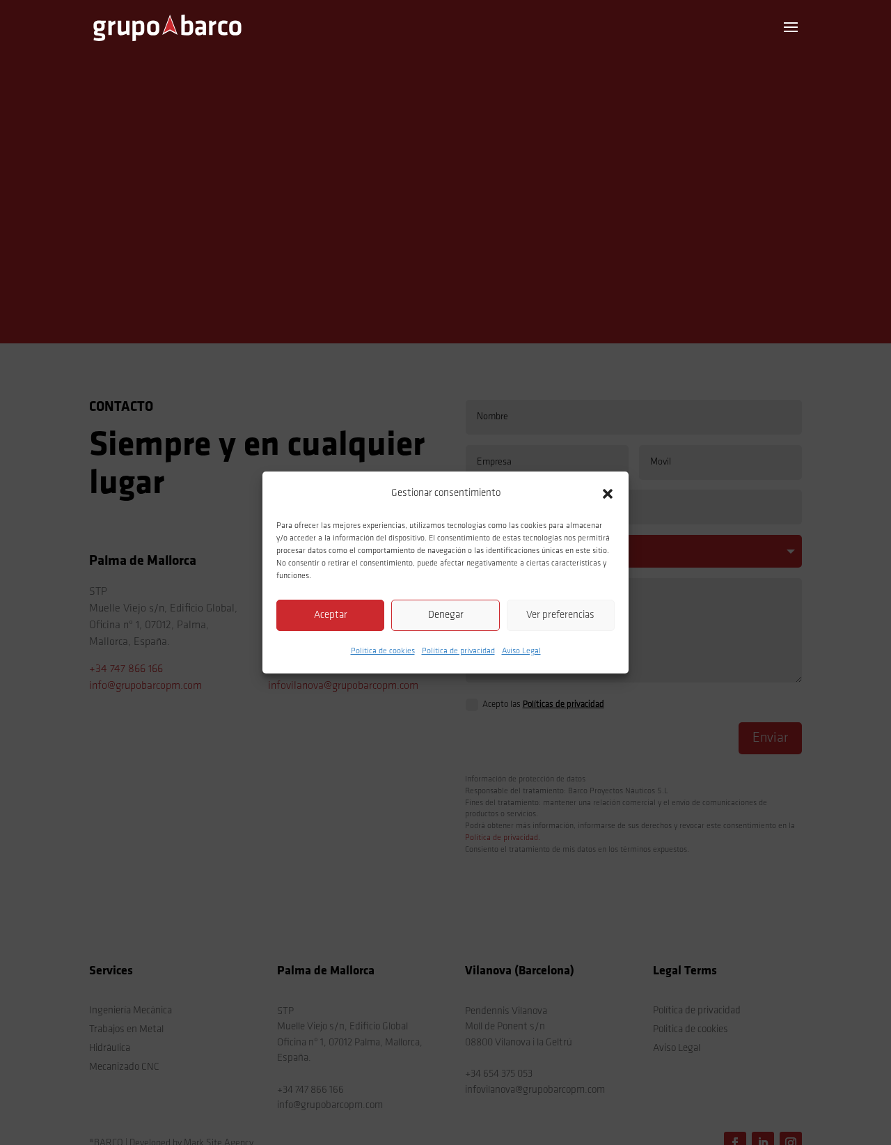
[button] (608, 494)
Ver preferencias (560, 615)
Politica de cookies (383, 651)
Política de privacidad (458, 651)
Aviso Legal (521, 651)
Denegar (446, 615)
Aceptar (330, 615)
